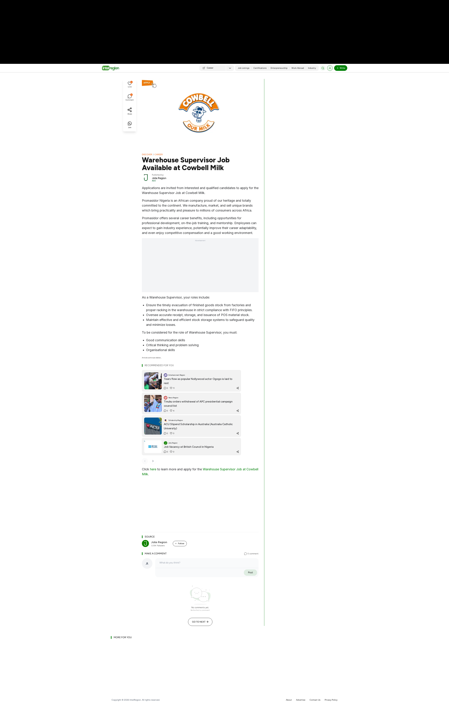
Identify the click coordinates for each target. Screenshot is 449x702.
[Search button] (323, 68)
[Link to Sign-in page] (330, 68)
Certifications (260, 68)
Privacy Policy (331, 700)
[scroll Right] (153, 461)
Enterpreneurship (279, 68)
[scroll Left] (145, 461)
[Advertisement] (224, 28)
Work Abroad (297, 68)
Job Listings (243, 68)
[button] (129, 85)
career (159, 154)
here (153, 469)
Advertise (300, 700)
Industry (312, 68)
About (289, 700)
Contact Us (315, 700)
